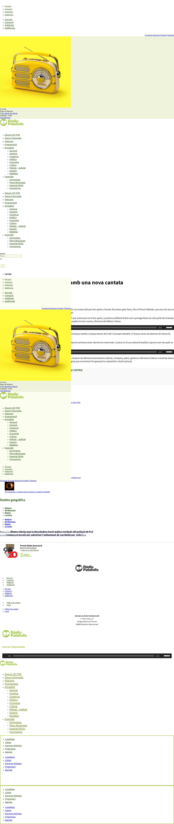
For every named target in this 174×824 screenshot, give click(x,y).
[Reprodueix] (5, 656)
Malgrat (8, 508)
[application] (87, 327)
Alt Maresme (10, 510)
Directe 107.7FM (12, 134)
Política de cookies (13, 603)
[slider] (169, 327)
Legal (9, 605)
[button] (3, 266)
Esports (13, 170)
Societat (13, 153)
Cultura (12, 165)
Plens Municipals (17, 182)
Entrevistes (14, 179)
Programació (11, 144)
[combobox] (11, 256)
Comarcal (13, 156)
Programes (10, 766)
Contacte (8, 9)
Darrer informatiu (13, 138)
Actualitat (9, 147)
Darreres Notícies (13, 763)
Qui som (8, 6)
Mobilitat (13, 173)
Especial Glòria (16, 185)
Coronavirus (15, 188)
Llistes (8, 760)
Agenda (8, 752)
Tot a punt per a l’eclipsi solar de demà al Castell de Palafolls (27, 492)
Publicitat (9, 12)
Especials (9, 176)
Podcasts (9, 141)
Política (13, 159)
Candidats (10, 757)
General (13, 150)
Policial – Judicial (17, 168)
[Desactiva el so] (164, 327)
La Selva (8, 515)
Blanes (8, 513)
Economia (14, 162)
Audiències (9, 15)
